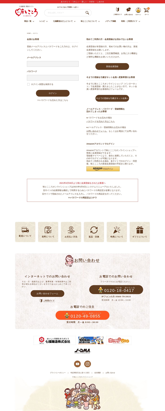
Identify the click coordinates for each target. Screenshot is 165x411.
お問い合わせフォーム (96, 131)
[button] (103, 168)
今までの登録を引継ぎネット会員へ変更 (112, 99)
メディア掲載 (110, 21)
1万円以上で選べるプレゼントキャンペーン (82, 2)
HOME (29, 33)
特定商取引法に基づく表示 (80, 373)
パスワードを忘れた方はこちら (100, 121)
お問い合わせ (110, 373)
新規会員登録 (112, 66)
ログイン (53, 93)
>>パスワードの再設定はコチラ (82, 197)
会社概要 (97, 373)
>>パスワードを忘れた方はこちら (52, 100)
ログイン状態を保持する (42, 84)
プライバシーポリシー (58, 373)
